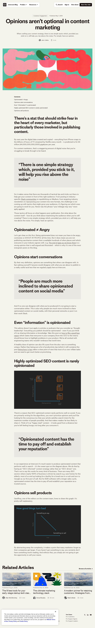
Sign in (67, 5)
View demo (74, 5)
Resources (32, 5)
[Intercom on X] (85, 615)
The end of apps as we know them (62, 243)
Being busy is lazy (25, 349)
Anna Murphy (40, 598)
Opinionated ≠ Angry (21, 99)
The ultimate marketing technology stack (44, 591)
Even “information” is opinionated (25, 105)
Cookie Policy (24, 621)
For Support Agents (71, 619)
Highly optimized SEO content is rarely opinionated (31, 108)
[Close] (55, 612)
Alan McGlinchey (11, 598)
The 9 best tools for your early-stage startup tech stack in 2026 (16, 591)
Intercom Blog (13, 5)
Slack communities (28, 199)
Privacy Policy (13, 621)
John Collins (45, 40)
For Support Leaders (72, 621)
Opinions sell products (21, 110)
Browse (85, 569)
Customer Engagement (40, 16)
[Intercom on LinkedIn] (88, 615)
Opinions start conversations (23, 102)
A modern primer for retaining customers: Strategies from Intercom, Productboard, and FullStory (78, 591)
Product (22, 5)
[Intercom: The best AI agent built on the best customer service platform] (4, 4)
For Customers (70, 616)
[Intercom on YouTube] (91, 615)
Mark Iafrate (71, 598)
